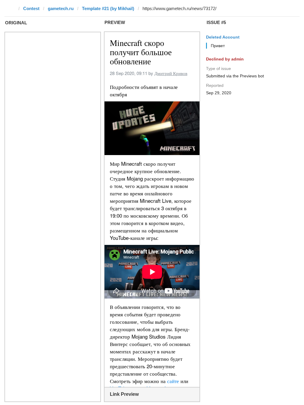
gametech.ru (61, 8)
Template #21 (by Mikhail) (108, 8)
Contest (31, 8)
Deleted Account (223, 37)
